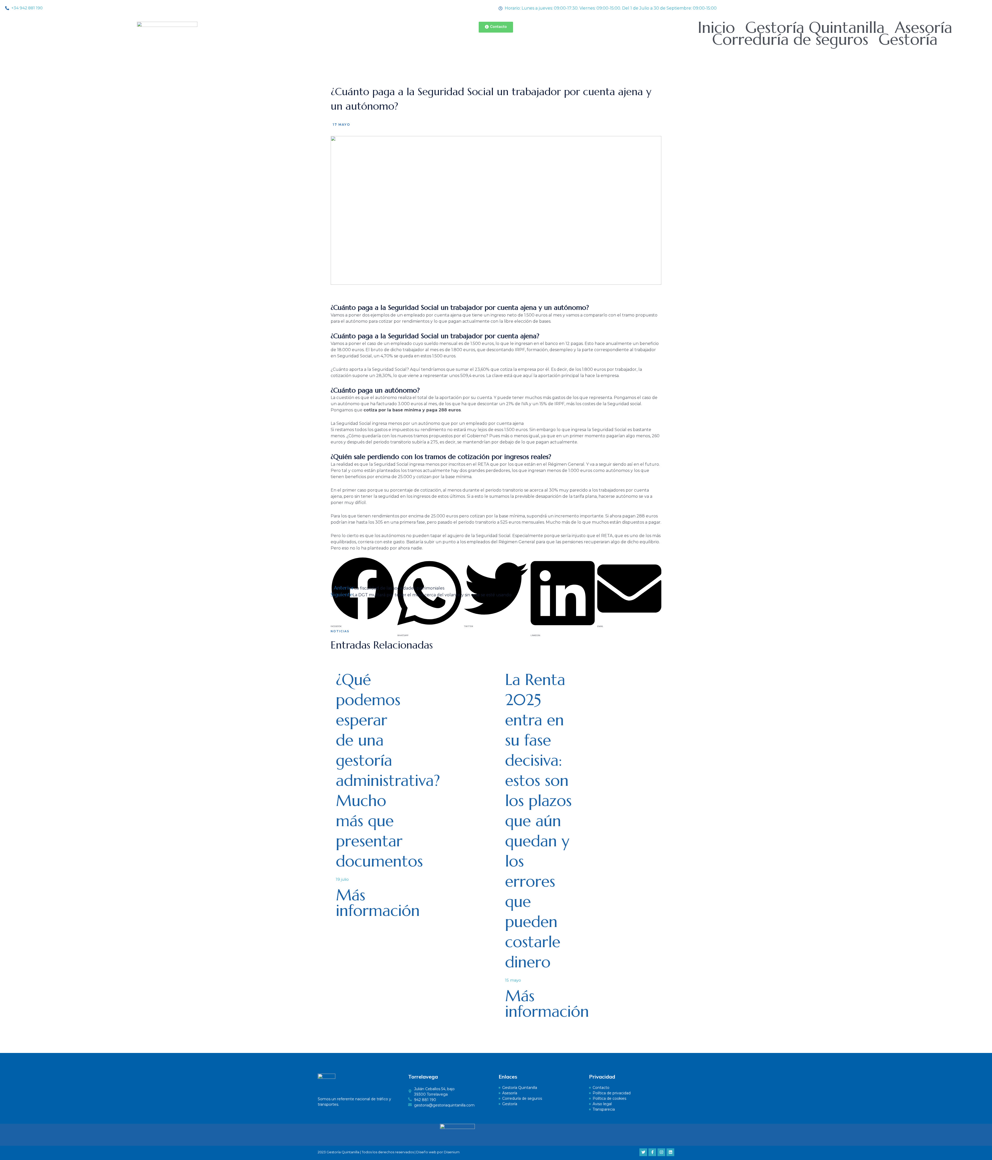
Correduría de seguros (790, 40)
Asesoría (923, 28)
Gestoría (908, 40)
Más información (378, 902)
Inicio (716, 28)
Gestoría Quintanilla (815, 28)
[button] (363, 561)
